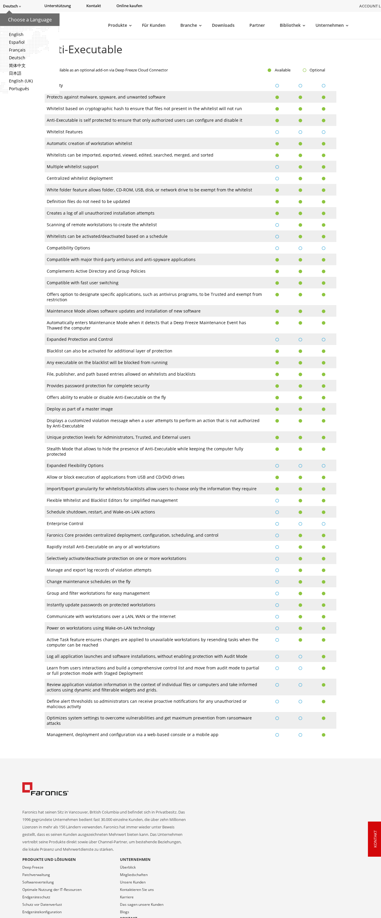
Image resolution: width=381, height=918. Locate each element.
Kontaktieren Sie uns (137, 889)
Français (17, 50)
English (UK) (21, 81)
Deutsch (17, 57)
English (16, 34)
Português (19, 88)
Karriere (127, 897)
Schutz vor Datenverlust (42, 904)
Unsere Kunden (133, 882)
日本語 (15, 73)
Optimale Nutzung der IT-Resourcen (52, 889)
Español (17, 42)
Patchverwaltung (36, 874)
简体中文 (17, 65)
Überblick (128, 867)
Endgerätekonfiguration (42, 911)
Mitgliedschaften (134, 874)
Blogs (124, 911)
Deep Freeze (32, 867)
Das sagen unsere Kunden (141, 904)
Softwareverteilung (38, 882)
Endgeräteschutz (36, 897)
